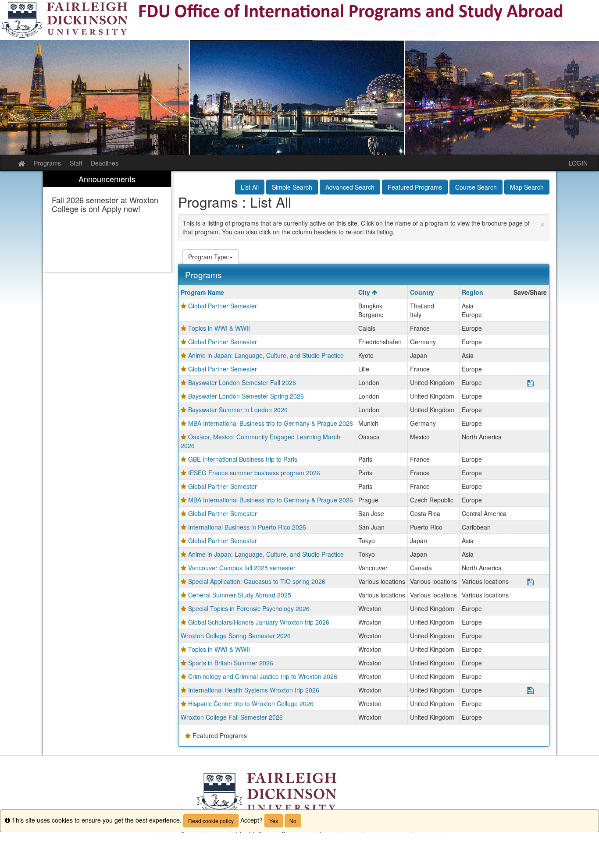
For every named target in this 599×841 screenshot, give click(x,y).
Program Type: (208, 256)
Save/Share (530, 292)
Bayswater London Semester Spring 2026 (246, 396)
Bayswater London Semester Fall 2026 (242, 382)
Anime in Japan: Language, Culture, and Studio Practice (266, 355)
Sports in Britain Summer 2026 (230, 662)
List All (250, 187)
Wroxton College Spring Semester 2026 (236, 635)
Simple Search (292, 187)
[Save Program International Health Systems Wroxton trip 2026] (530, 691)
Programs (47, 163)
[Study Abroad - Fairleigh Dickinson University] (299, 77)
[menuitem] (107, 221)
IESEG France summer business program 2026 (254, 472)
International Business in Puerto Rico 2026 (247, 527)
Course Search (476, 187)
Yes (273, 820)
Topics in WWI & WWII (219, 328)
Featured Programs (415, 187)
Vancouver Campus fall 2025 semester (242, 567)
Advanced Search (349, 187)
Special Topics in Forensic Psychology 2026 (249, 608)
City (365, 292)
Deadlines (104, 163)
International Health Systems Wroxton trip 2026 (253, 690)
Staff (76, 163)
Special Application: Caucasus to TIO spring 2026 (256, 581)
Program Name (202, 292)
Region (472, 292)
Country (422, 292)
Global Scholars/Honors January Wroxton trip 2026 (258, 622)
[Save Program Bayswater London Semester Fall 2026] (530, 383)
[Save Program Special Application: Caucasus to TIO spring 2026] (530, 582)
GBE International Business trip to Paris (242, 459)
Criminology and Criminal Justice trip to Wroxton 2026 (262, 676)
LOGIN (578, 163)
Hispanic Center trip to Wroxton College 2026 (251, 703)
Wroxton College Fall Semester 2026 (232, 717)
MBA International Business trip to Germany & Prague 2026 (270, 423)
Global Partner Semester (222, 305)
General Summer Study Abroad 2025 (239, 594)
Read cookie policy (211, 820)
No (292, 820)
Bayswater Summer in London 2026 (238, 409)
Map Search (527, 187)
